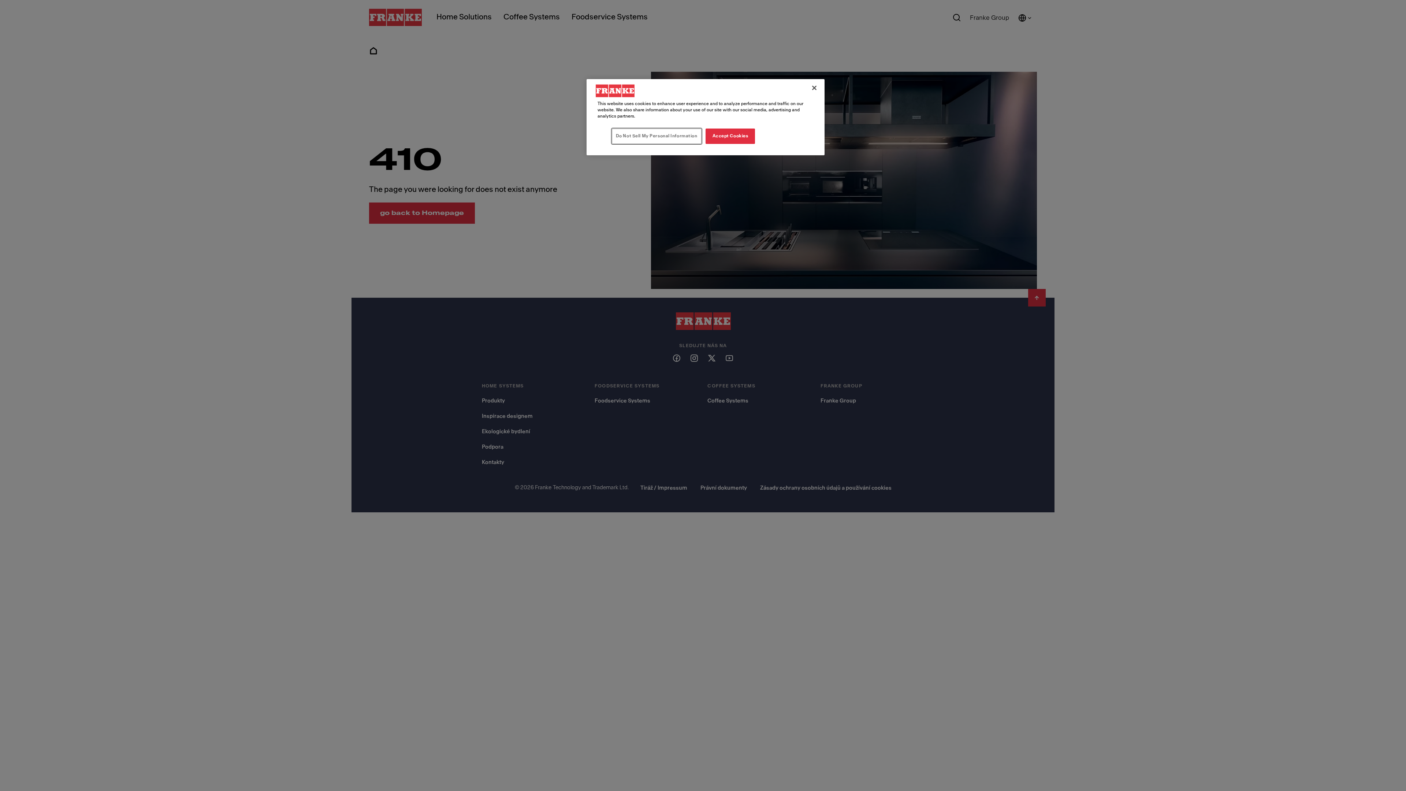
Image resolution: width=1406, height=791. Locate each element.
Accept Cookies (730, 136)
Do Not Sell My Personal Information (657, 136)
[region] (706, 117)
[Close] (814, 88)
